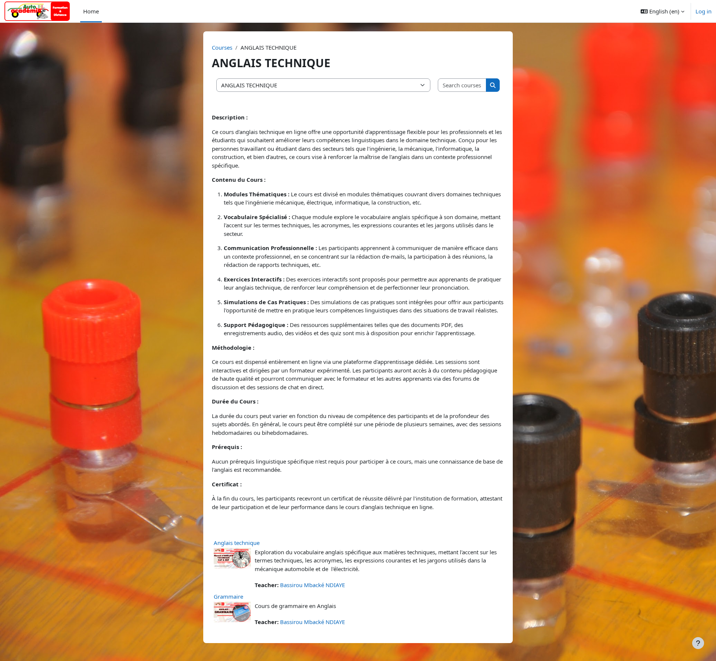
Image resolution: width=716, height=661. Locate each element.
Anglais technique (237, 542)
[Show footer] (698, 643)
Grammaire (228, 596)
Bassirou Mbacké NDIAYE (312, 585)
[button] (662, 11)
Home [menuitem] (91, 11)
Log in (703, 11)
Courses (222, 47)
